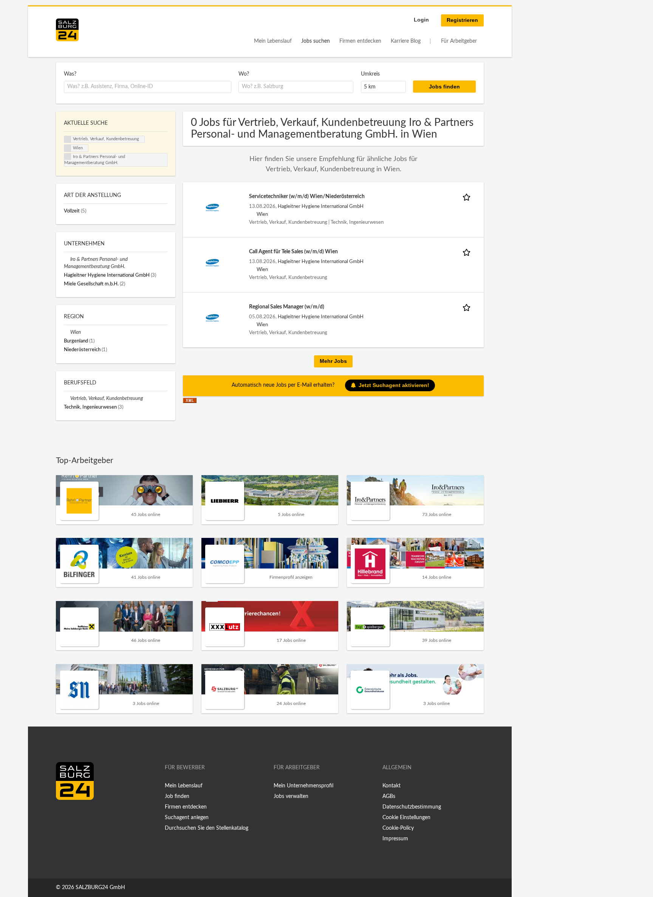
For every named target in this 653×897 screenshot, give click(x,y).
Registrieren (462, 20)
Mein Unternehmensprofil (303, 786)
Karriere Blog (406, 41)
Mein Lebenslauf (273, 41)
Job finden (177, 796)
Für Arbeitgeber (459, 41)
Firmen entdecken (360, 41)
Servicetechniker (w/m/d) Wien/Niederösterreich (307, 196)
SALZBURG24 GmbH (100, 887)
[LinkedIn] (75, 815)
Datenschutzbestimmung (411, 807)
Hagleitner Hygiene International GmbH (321, 206)
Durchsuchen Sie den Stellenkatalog (206, 828)
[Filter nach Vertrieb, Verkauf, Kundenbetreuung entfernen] (67, 398)
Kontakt (391, 786)
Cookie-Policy (398, 828)
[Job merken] (468, 197)
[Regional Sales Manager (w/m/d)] (212, 318)
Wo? (243, 74)
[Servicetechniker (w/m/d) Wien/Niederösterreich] (212, 207)
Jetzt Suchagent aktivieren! (394, 385)
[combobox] (147, 87)
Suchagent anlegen (187, 817)
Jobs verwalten (291, 796)
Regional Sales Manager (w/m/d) (286, 307)
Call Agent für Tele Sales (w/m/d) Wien (293, 251)
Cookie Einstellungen (406, 817)
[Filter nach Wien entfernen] (67, 332)
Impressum (395, 838)
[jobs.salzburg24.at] (67, 30)
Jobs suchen (315, 41)
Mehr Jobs (333, 361)
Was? (70, 74)
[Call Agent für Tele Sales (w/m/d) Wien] (212, 262)
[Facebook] (64, 815)
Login (421, 20)
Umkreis (370, 74)
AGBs (388, 796)
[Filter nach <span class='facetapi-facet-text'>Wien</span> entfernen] (67, 148)
